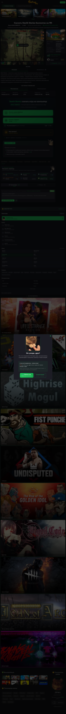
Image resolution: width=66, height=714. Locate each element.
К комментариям (40, 375)
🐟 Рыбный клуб (27, 375)
